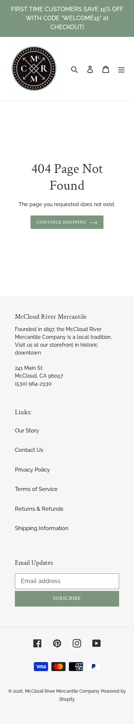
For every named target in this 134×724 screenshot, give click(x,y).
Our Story (27, 430)
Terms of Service (36, 489)
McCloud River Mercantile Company (62, 691)
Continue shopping (61, 222)
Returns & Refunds (39, 509)
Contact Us (29, 450)
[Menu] (121, 69)
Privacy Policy (32, 469)
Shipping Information (41, 528)
